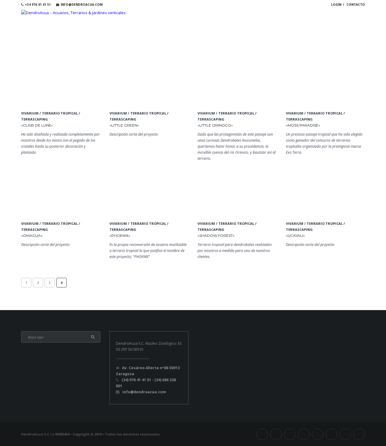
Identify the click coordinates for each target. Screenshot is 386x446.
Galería (288, 19)
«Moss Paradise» (303, 125)
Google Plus (310, 4)
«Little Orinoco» (215, 125)
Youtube (292, 4)
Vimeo (283, 4)
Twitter (266, 4)
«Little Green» (124, 125)
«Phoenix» (119, 235)
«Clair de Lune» (37, 125)
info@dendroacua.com (82, 4)
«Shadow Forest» (216, 235)
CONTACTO (355, 4)
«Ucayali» (295, 235)
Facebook (257, 4)
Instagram (301, 4)
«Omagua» (32, 235)
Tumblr (275, 4)
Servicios (258, 19)
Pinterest (318, 4)
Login (336, 4)
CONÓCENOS (225, 19)
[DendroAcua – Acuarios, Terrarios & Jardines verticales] (73, 12)
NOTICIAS (350, 19)
